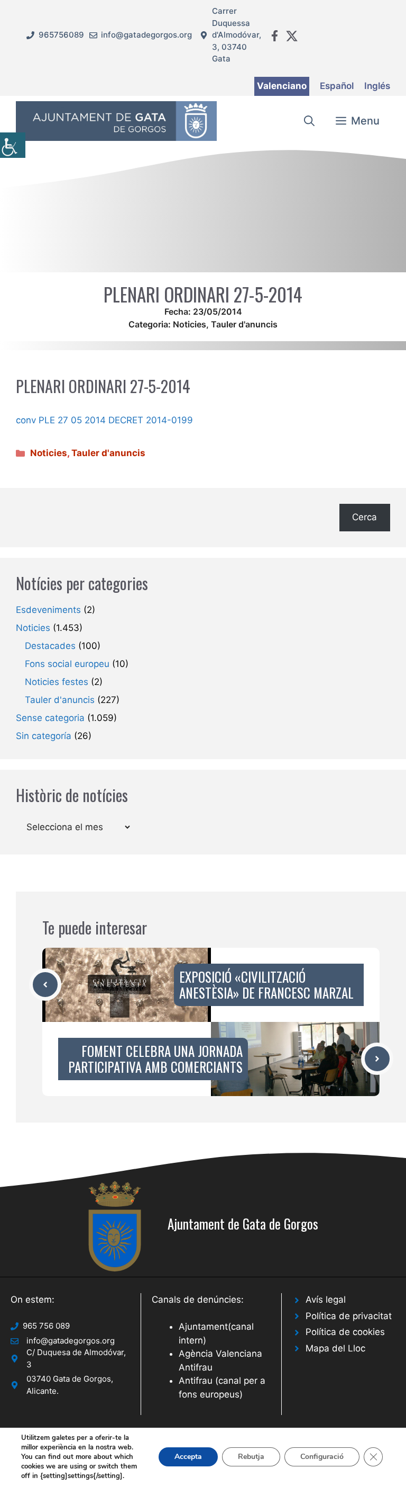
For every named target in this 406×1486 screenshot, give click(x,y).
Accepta (188, 1457)
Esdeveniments (48, 609)
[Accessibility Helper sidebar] (12, 145)
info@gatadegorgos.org (146, 35)
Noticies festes (56, 682)
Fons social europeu (67, 664)
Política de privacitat (349, 1316)
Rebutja (251, 1457)
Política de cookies (345, 1332)
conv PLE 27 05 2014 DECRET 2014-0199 (104, 420)
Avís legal (326, 1299)
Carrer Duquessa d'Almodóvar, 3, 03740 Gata (236, 35)
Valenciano (282, 86)
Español (337, 86)
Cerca (364, 517)
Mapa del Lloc (335, 1348)
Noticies (189, 324)
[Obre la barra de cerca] (309, 121)
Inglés (377, 86)
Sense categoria (50, 718)
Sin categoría (43, 736)
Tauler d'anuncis (244, 324)
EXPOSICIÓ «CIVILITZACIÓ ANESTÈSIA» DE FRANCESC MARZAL (266, 984)
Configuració (322, 1457)
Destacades (50, 645)
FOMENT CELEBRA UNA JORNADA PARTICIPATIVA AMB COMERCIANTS (155, 1058)
